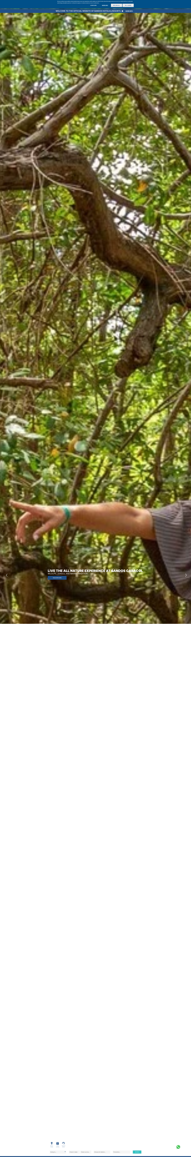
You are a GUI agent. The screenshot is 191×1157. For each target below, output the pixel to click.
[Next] (185, 574)
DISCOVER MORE (57, 577)
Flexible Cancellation (57, 1146)
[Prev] (6, 574)
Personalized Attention (63, 1146)
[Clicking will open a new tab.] (178, 1147)
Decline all (116, 5)
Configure (93, 5)
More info (105, 5)
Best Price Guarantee (51, 1146)
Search (137, 1152)
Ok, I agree (128, 5)
